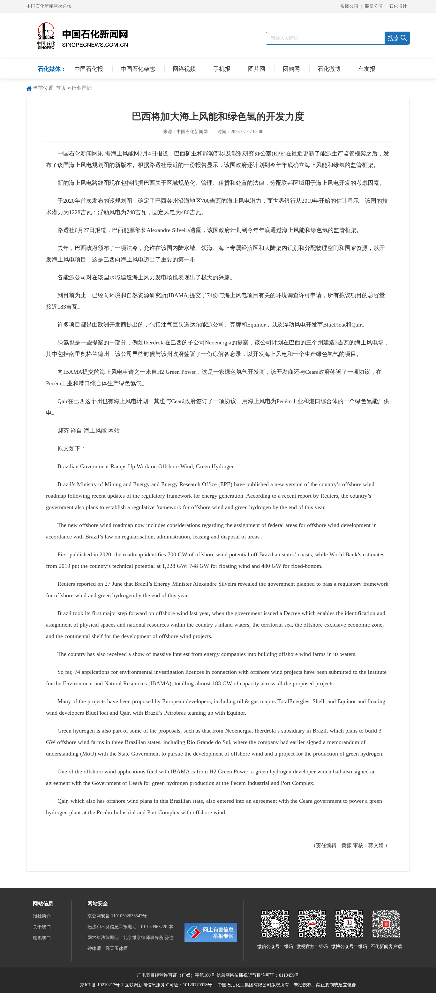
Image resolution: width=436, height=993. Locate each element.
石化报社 (398, 6)
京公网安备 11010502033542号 (117, 916)
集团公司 (349, 6)
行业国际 (81, 88)
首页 (61, 88)
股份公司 (374, 6)
